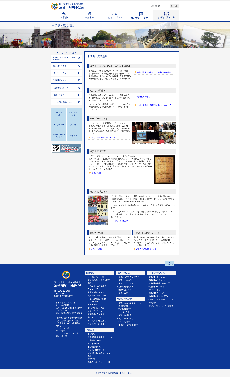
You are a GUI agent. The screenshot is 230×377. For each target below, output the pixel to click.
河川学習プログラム (140, 15)
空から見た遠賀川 (125, 287)
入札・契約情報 (62, 305)
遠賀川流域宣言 (97, 173)
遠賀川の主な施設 (125, 283)
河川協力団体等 (143, 97)
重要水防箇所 (93, 305)
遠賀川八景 (123, 293)
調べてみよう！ (155, 290)
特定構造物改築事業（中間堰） (101, 337)
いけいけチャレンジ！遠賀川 (161, 306)
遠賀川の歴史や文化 (157, 280)
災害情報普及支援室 (96, 314)
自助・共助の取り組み (97, 321)
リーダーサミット (60, 73)
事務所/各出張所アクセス (66, 303)
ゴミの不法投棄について (146, 249)
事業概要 (91, 334)
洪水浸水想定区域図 (96, 292)
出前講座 (153, 303)
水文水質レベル (125, 290)
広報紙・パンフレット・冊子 (100, 362)
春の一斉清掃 (96, 249)
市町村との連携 (94, 317)
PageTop (169, 265)
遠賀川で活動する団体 (158, 296)
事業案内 (89, 15)
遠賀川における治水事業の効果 (69, 308)
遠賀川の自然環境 (156, 287)
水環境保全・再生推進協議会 (68, 323)
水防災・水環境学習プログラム (162, 300)
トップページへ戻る (67, 53)
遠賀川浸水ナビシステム (98, 296)
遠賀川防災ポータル (96, 324)
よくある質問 (93, 344)
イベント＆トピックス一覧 (67, 333)
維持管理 (91, 359)
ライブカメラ (93, 289)
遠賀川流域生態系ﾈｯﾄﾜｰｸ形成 (68, 321)
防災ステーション (95, 311)
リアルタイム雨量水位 (97, 286)
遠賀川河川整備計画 (96, 350)
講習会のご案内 (62, 310)
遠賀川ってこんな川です (128, 277)
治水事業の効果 (94, 340)
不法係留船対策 (94, 347)
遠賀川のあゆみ (125, 280)
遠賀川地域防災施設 (96, 308)
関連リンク (60, 326)
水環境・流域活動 (166, 15)
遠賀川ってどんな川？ (158, 277)
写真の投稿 (60, 331)
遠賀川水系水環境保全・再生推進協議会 (154, 72)
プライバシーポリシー (65, 328)
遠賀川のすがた (115, 15)
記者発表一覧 (61, 336)
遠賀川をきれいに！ (157, 293)
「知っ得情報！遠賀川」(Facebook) (152, 105)
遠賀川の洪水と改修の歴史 (160, 283)
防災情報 (64, 15)
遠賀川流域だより (121, 221)
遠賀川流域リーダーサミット (103, 138)
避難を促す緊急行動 (96, 277)
